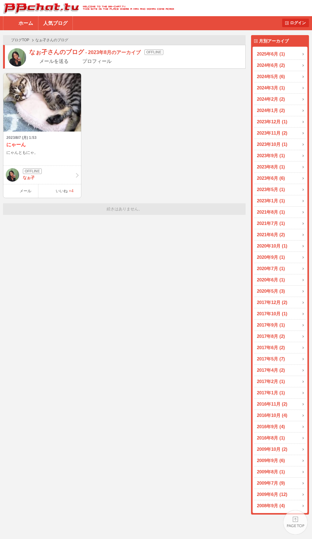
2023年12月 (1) (272, 121)
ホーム (26, 23)
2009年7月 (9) (271, 483)
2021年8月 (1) (271, 212)
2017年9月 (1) (271, 324)
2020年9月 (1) (271, 257)
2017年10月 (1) (272, 313)
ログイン (298, 22)
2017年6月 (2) (271, 347)
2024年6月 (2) (271, 65)
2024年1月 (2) (271, 110)
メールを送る (54, 61)
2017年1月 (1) (271, 392)
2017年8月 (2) (271, 336)
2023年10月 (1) (272, 144)
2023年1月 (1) (271, 200)
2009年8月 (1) (271, 471)
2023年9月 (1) (271, 155)
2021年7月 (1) (271, 223)
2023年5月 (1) (271, 189)
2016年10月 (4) (272, 415)
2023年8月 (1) (271, 166)
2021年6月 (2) (271, 234)
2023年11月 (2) (272, 133)
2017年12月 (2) (272, 302)
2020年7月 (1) (271, 268)
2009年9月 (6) (271, 460)
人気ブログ (55, 23)
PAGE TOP (295, 522)
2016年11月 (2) (272, 404)
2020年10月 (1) (272, 245)
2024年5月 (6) (271, 76)
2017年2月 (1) (271, 381)
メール (25, 191)
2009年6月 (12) (272, 494)
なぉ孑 (29, 177)
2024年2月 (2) (271, 99)
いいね (64, 191)
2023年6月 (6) (271, 178)
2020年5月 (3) (271, 291)
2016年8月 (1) (271, 437)
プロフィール (97, 61)
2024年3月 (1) (271, 87)
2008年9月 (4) (271, 505)
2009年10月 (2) (272, 449)
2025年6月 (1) (271, 53)
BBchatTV (87, 8)
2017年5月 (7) (271, 358)
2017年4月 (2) (271, 370)
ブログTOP (20, 40)
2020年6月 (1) (271, 279)
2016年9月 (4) (271, 426)
